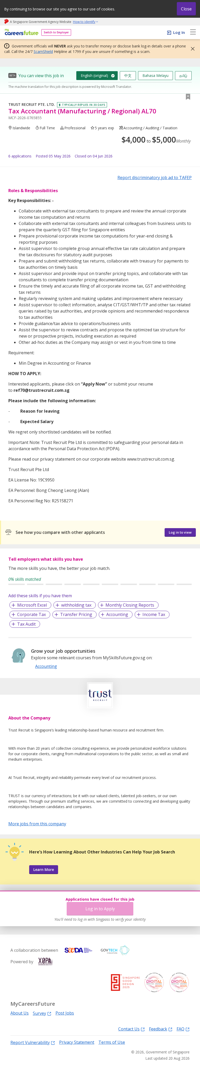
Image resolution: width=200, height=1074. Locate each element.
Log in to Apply (100, 909)
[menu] (193, 32)
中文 (128, 75)
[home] (20, 32)
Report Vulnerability (30, 1042)
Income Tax (153, 614)
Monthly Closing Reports (129, 605)
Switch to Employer (56, 32)
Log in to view (180, 532)
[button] (191, 49)
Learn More (43, 869)
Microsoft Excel (32, 605)
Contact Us (129, 1028)
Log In (179, 32)
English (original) (94, 75)
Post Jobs (64, 1013)
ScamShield (43, 51)
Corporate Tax (31, 614)
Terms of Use (111, 1042)
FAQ (180, 1028)
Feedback (158, 1028)
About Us (19, 1013)
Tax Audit (26, 624)
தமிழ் (183, 75)
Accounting (117, 614)
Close (186, 9)
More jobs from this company (37, 823)
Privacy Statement (76, 1042)
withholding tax (76, 605)
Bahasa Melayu (155, 75)
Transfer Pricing (76, 614)
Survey (39, 1013)
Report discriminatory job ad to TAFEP (154, 177)
